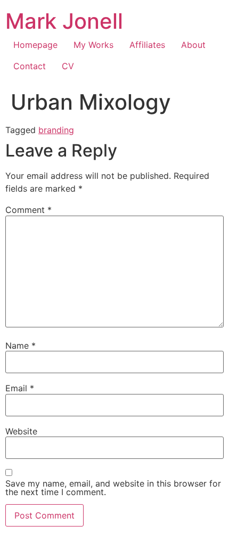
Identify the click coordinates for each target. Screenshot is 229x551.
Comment (28, 209)
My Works (93, 44)
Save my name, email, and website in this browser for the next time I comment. (113, 487)
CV (68, 66)
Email (19, 388)
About (193, 44)
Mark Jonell (64, 21)
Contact (29, 66)
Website (21, 431)
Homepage (35, 44)
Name (20, 345)
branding (56, 130)
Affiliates (147, 44)
